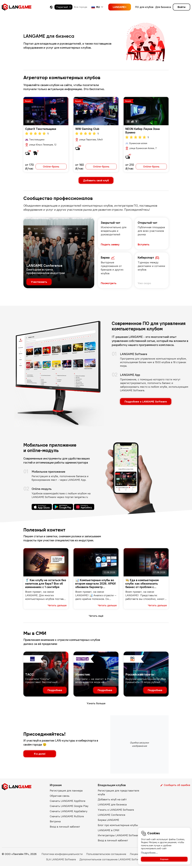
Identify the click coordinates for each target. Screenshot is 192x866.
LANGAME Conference (111, 814)
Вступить (143, 244)
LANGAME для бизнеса (112, 804)
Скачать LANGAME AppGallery (68, 811)
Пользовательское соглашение (106, 854)
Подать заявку (110, 244)
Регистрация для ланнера (66, 790)
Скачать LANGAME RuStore (67, 816)
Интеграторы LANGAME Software (119, 835)
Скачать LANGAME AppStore (67, 801)
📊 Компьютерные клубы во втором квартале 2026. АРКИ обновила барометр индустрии (95, 583)
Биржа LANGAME (108, 820)
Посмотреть (108, 283)
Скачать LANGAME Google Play (69, 806)
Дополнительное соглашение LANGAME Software (111, 859)
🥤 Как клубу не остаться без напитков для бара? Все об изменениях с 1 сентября (45, 583)
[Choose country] (51, 7)
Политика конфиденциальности (62, 854)
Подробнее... (149, 852)
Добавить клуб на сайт (112, 799)
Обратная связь (59, 795)
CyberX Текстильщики (40, 129)
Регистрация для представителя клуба (118, 792)
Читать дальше (57, 605)
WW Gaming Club (87, 129)
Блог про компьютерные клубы (118, 825)
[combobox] (63, 7)
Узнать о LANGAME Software (116, 809)
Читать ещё (96, 615)
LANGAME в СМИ (108, 830)
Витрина (55, 821)
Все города (80, 6)
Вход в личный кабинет (65, 826)
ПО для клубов (144, 7)
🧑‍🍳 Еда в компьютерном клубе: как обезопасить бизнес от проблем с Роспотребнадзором (142, 583)
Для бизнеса (163, 7)
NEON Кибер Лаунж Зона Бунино (142, 130)
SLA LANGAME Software (61, 859)
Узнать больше (96, 703)
